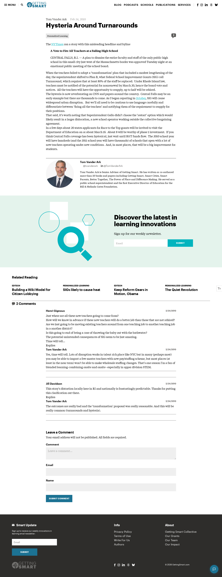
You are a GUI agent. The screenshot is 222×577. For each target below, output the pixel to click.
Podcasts (131, 4)
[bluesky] (216, 4)
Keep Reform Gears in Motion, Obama (131, 292)
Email (49, 465)
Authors (119, 544)
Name (50, 480)
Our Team (171, 540)
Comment (52, 444)
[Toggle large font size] (219, 288)
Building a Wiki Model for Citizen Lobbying (31, 292)
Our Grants (172, 536)
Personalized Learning (57, 35)
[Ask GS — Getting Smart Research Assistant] (214, 569)
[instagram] (201, 5)
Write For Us (122, 540)
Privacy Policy (123, 531)
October (141, 98)
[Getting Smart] (36, 4)
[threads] (211, 5)
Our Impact (172, 544)
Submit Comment (59, 498)
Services (184, 4)
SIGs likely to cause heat (81, 290)
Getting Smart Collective (180, 531)
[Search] (22, 5)
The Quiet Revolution (181, 290)
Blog (117, 4)
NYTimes (57, 44)
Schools (147, 4)
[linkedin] (206, 4)
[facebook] (197, 4)
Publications (165, 4)
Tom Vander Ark (56, 19)
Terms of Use (122, 536)
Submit (180, 243)
